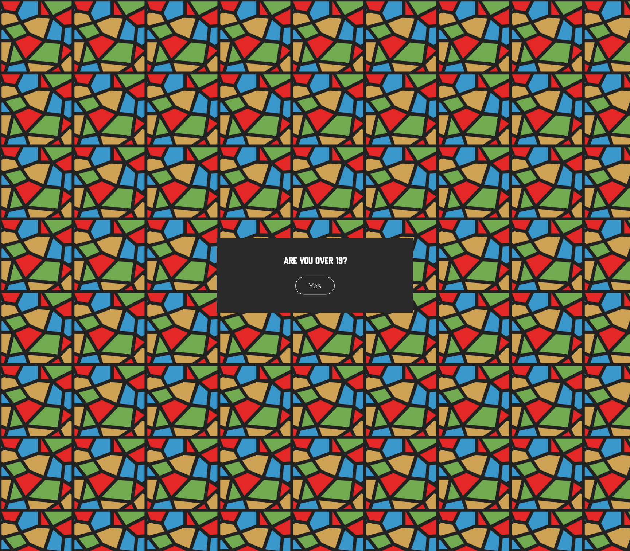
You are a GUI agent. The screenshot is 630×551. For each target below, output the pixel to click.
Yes (315, 285)
